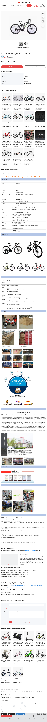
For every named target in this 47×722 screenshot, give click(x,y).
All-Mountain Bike (30, 697)
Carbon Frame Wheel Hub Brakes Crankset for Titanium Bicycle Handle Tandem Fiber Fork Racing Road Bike (18, 105)
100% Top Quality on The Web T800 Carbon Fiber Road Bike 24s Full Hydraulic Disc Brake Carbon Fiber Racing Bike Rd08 (6, 142)
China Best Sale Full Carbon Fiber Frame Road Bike (40, 644)
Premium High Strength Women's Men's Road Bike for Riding (40, 142)
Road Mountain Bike (16, 708)
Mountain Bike (36, 585)
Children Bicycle (11, 585)
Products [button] (12, 5)
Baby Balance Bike (19, 585)
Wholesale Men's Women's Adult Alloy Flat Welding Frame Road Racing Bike (40, 123)
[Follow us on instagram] (41, 714)
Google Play (12, 714)
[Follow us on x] (39, 714)
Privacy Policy (42, 718)
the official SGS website (30, 550)
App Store (4, 714)
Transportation (8, 9)
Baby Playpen (6, 587)
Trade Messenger (20, 714)
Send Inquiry (12, 66)
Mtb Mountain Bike (5, 708)
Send (10, 622)
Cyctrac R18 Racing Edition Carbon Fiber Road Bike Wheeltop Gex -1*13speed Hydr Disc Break (29, 105)
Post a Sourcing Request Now (35, 622)
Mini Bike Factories (26, 703)
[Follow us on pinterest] (45, 714)
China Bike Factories (6, 703)
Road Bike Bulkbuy (39, 708)
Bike (12, 9)
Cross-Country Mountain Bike (19, 697)
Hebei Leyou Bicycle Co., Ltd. (9, 56)
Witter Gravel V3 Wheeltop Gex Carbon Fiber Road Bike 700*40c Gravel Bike (18, 123)
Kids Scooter (30, 585)
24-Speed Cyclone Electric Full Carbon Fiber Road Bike (6, 160)
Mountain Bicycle (18, 9)
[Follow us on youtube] (43, 714)
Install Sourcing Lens (7, 715)
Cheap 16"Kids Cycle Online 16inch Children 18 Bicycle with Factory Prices (18, 662)
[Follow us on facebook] (38, 714)
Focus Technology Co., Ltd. (14, 718)
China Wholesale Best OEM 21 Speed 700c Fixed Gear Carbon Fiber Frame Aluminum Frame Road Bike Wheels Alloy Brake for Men (29, 160)
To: (7, 608)
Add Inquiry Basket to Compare (23, 47)
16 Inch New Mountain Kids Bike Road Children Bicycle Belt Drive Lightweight (17, 160)
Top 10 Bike (24, 708)
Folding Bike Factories (37, 703)
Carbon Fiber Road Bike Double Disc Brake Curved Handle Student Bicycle (6, 123)
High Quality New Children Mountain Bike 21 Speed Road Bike (6, 105)
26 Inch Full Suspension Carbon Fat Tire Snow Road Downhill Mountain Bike (28, 142)
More (2, 711)
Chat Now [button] (36, 66)
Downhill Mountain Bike (6, 697)
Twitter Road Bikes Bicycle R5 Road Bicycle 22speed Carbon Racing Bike (40, 105)
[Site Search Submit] (29, 5)
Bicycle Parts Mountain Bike (7, 706)
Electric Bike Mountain (19, 706)
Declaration (36, 718)
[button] (2, 2)
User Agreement (30, 718)
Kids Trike (25, 585)
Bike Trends (31, 708)
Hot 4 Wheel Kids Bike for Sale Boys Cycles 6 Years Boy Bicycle (29, 662)
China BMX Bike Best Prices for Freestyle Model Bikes (17, 680)
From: (7, 605)
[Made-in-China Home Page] (23, 2)
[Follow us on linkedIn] (33, 715)
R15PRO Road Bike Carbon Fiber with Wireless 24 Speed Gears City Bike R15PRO (18, 142)
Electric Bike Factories (16, 703)
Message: (6, 611)
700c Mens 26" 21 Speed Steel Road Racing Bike (28, 123)
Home (2, 9)
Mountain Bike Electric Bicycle (31, 706)
